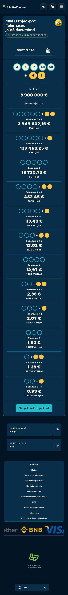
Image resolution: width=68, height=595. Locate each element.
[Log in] (43, 6)
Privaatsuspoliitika (34, 481)
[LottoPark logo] (14, 7)
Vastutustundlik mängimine (34, 497)
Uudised (34, 464)
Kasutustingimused (34, 475)
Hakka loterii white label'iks (34, 518)
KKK (34, 502)
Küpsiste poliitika (34, 486)
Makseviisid (34, 513)
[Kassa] (53, 6)
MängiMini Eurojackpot (34, 408)
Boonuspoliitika (34, 491)
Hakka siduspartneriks (34, 507)
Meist (34, 470)
